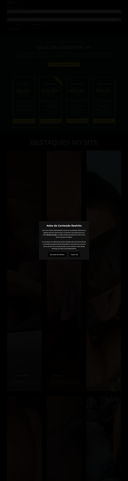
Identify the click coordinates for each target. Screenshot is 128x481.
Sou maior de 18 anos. (57, 254)
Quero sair (74, 254)
